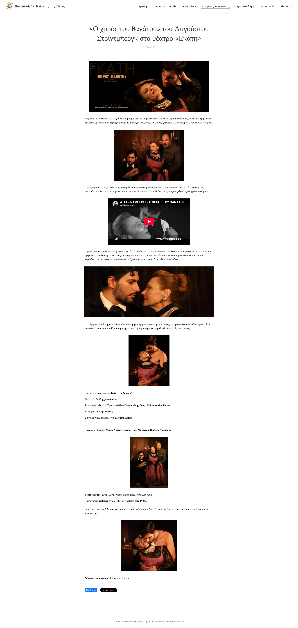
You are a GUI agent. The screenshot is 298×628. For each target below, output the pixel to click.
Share (93, 590)
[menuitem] (143, 6)
